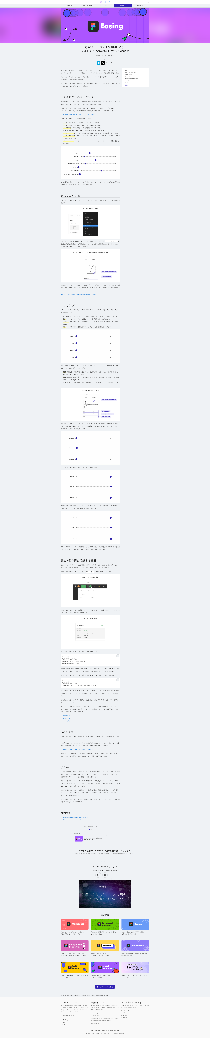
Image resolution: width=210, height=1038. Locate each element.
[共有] (111, 63)
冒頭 (126, 70)
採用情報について (96, 1023)
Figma (105, 59)
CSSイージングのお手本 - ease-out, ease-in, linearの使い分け (79, 294)
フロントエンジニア (87, 5)
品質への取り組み (119, 1033)
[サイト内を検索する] (147, 2)
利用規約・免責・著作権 (92, 1033)
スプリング (127, 76)
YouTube (125, 1015)
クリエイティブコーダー (105, 5)
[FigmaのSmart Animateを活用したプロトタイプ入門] (91, 829)
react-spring (66, 721)
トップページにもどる (105, 986)
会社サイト (94, 1012)
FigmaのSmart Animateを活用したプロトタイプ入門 (78, 115)
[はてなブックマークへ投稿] (98, 63)
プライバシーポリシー (106, 1033)
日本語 (63, 1022)
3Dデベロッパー (140, 5)
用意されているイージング (131, 72)
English (63, 1024)
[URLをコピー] (107, 63)
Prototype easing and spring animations (74, 817)
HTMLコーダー (69, 5)
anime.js (65, 716)
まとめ (126, 83)
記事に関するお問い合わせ (68, 1015)
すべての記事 (126, 1010)
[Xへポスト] (103, 63)
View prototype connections (71, 820)
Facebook (125, 1019)
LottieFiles (127, 80)
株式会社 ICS (111, 55)
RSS (124, 1012)
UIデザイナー (123, 5)
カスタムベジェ (128, 74)
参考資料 (127, 85)
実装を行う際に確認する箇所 (131, 78)
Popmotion (66, 718)
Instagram (125, 1017)
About (63, 1014)
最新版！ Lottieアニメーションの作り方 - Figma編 (78, 749)
